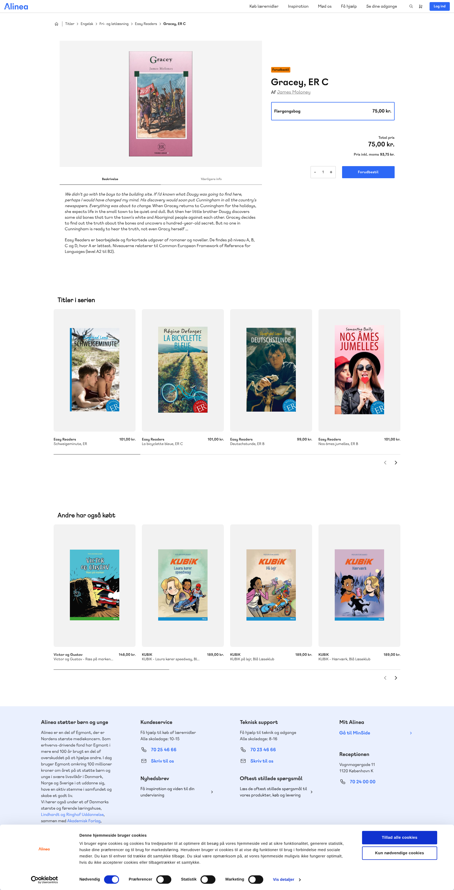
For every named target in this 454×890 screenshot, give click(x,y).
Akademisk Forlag (84, 820)
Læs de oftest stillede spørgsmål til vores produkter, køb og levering (273, 792)
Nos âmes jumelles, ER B (359, 370)
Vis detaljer (283, 879)
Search (411, 6)
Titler (69, 24)
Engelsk (87, 24)
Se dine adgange (381, 6)
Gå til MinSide (354, 733)
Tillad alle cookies (399, 837)
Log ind (440, 6)
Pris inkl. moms (366, 154)
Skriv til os (162, 761)
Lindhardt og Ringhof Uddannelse (72, 814)
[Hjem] (16, 6)
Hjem (56, 24)
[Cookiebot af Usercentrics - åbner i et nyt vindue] (45, 880)
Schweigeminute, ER (95, 370)
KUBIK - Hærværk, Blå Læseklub (359, 585)
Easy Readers (146, 24)
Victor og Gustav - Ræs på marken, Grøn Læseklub (95, 585)
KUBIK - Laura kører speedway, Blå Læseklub (183, 585)
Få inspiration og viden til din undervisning (168, 792)
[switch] (163, 879)
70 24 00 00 (363, 782)
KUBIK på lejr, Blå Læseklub (271, 585)
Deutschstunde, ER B (271, 370)
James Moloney (294, 92)
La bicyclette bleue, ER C (183, 370)
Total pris (386, 137)
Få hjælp (349, 6)
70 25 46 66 (164, 750)
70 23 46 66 (263, 750)
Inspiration (298, 6)
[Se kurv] (420, 6)
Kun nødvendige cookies (399, 853)
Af (273, 92)
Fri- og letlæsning (114, 24)
